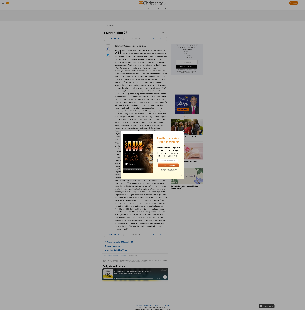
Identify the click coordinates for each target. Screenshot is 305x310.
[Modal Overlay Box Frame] (152, 155)
